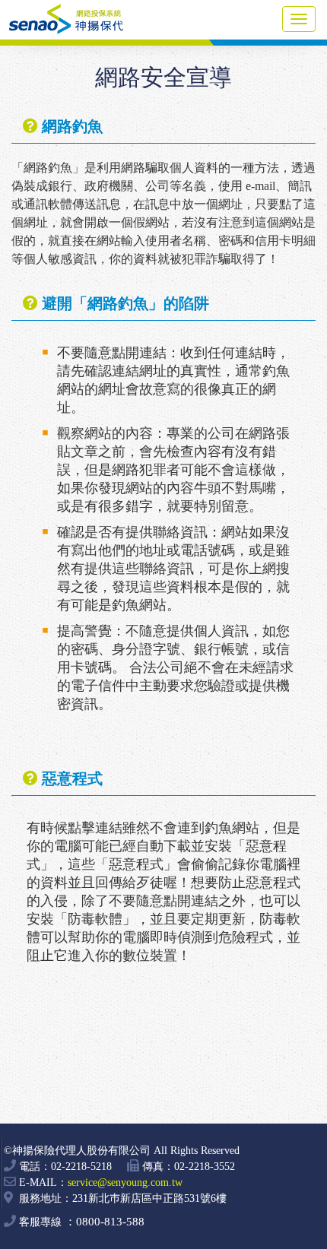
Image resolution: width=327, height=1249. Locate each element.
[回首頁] (76, 25)
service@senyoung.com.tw (125, 1182)
